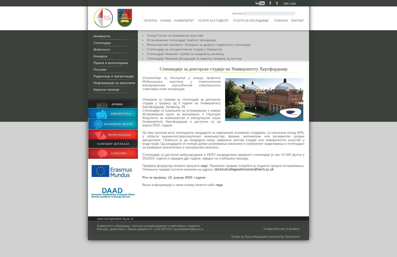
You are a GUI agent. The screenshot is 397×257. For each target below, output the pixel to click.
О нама (165, 20)
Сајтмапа (292, 229)
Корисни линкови (106, 89)
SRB (286, 3)
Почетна (150, 20)
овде (204, 165)
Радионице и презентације (114, 76)
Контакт (297, 20)
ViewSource (292, 236)
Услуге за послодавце (251, 20)
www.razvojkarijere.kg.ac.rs (115, 218)
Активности (102, 36)
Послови (100, 69)
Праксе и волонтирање (111, 63)
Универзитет (184, 20)
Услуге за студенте (213, 20)
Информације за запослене (114, 83)
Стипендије (102, 43)
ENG (293, 3)
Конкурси (100, 56)
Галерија (281, 20)
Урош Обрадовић (256, 236)
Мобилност (102, 49)
